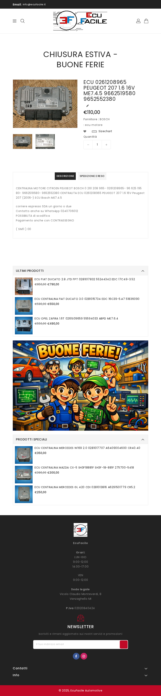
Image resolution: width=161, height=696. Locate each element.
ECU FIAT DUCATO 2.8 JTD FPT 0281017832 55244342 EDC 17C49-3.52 (85, 279)
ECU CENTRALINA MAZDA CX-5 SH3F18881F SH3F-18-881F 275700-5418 (84, 467)
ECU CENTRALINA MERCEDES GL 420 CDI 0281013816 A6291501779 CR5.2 (85, 487)
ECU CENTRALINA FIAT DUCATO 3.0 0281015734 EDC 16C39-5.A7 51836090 (87, 299)
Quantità (90, 136)
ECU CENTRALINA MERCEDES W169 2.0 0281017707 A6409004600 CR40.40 (87, 448)
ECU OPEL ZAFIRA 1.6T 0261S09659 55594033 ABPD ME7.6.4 (76, 318)
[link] (80, 385)
